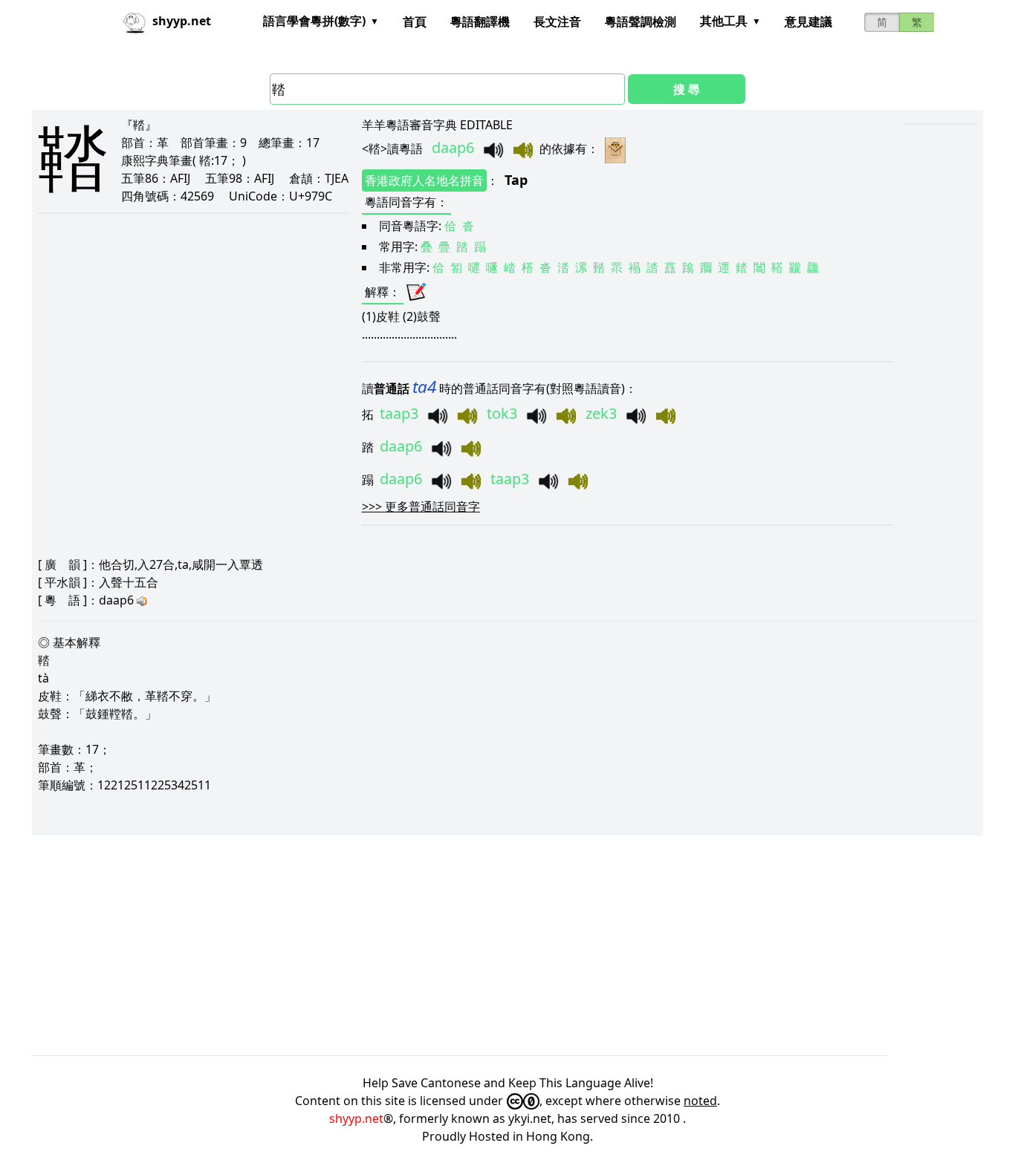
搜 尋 (686, 89)
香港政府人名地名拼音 (424, 180)
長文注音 (557, 21)
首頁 (415, 21)
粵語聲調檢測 (640, 21)
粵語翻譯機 (480, 21)
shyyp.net (356, 1118)
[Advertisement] (478, 945)
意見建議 (808, 21)
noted (700, 1100)
